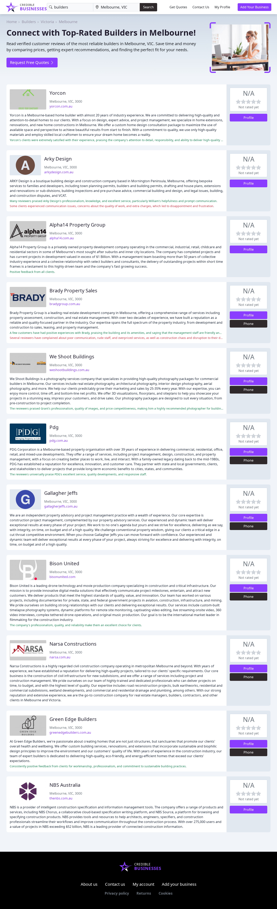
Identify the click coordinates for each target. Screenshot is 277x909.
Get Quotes (178, 7)
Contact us (115, 884)
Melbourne (68, 21)
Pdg (54, 427)
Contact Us (200, 7)
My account (143, 884)
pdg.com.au (58, 440)
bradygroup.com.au (64, 304)
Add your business (179, 884)
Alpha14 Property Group (77, 224)
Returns (143, 893)
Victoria (47, 21)
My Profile (222, 7)
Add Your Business (254, 7)
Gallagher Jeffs (61, 493)
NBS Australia (64, 784)
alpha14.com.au (61, 238)
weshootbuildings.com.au (69, 370)
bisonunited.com (62, 577)
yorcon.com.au (60, 106)
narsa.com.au (59, 657)
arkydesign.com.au (58, 172)
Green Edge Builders (73, 719)
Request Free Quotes (30, 62)
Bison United (64, 563)
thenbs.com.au (60, 798)
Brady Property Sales (73, 290)
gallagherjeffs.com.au (60, 506)
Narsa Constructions (73, 643)
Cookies (166, 893)
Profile (249, 117)
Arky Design (58, 158)
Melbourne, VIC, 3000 (65, 101)
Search (148, 7)
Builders (29, 21)
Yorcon (57, 92)
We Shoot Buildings (71, 356)
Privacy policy (117, 893)
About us (89, 884)
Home (11, 21)
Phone (248, 323)
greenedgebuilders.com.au (70, 732)
